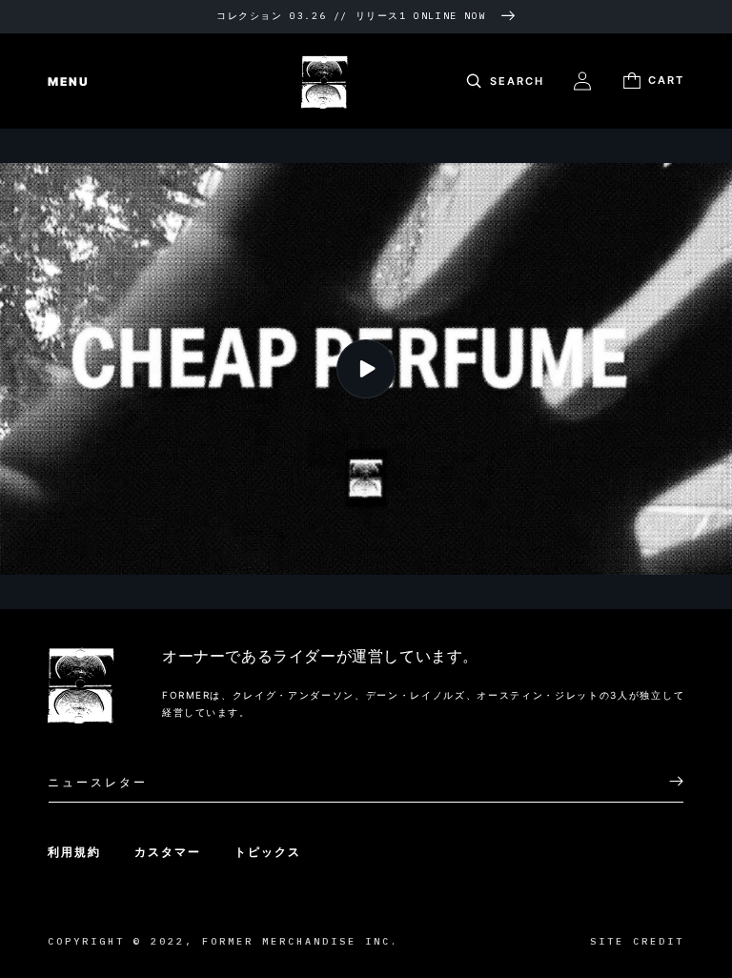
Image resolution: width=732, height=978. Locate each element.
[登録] (662, 781)
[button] (57, 81)
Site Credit (637, 941)
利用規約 (74, 852)
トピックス (267, 852)
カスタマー (167, 852)
